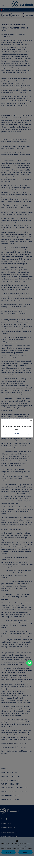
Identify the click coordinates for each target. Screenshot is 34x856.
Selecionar (16, 433)
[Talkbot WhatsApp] (29, 663)
